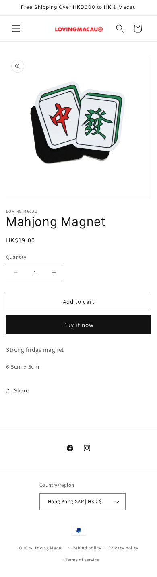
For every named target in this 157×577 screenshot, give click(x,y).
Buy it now (78, 325)
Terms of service (82, 560)
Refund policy (86, 548)
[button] (16, 28)
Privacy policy (123, 548)
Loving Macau (49, 547)
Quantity (16, 257)
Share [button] (21, 390)
